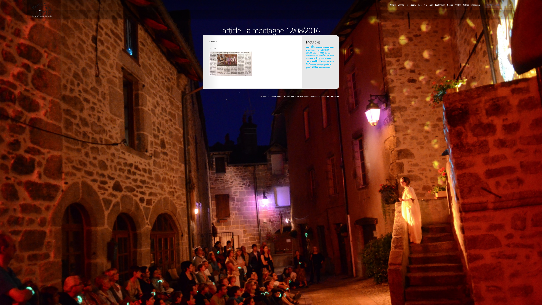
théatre (314, 67)
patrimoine (324, 61)
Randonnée (331, 61)
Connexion (475, 5)
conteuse (320, 53)
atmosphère (317, 47)
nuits (318, 61)
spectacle (327, 64)
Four (333, 55)
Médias (450, 5)
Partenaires (440, 5)
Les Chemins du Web (278, 96)
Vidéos (466, 5)
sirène (318, 65)
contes (325, 50)
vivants (320, 67)
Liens (431, 5)
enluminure (321, 55)
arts (312, 47)
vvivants (324, 67)
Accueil (392, 5)
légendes (326, 58)
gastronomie (308, 58)
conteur (309, 53)
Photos (458, 5)
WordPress (334, 96)
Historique (411, 5)
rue (308, 64)
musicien (313, 61)
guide (312, 58)
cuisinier (326, 53)
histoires (317, 58)
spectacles (308, 67)
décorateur (313, 55)
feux (331, 55)
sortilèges (321, 65)
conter (320, 50)
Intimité (323, 58)
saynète (314, 65)
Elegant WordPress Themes (308, 96)
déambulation (308, 55)
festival (326, 55)
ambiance (307, 47)
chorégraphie (326, 47)
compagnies (314, 50)
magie (329, 58)
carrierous (322, 47)
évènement (328, 67)
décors (317, 55)
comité (307, 50)
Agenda (401, 5)
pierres (328, 61)
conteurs (314, 53)
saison (311, 65)
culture (329, 53)
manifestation (308, 61)
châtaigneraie (331, 47)
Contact (422, 5)
